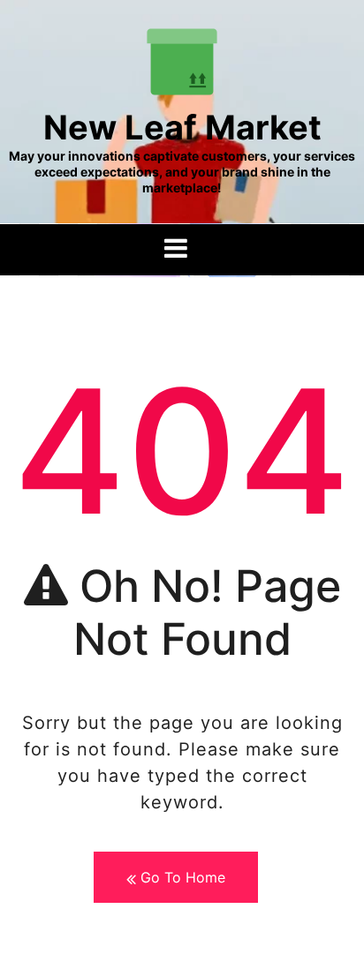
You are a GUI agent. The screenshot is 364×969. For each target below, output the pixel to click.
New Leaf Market (182, 127)
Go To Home (180, 877)
